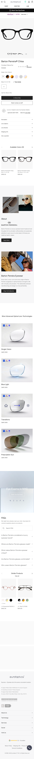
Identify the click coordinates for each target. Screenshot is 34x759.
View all (17, 576)
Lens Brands (4, 127)
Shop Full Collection (8, 291)
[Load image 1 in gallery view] (17, 34)
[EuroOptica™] (16, 2)
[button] (25, 2)
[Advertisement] (17, 633)
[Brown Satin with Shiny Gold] (6, 600)
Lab (27, 6)
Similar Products (17, 573)
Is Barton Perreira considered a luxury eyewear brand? (14, 536)
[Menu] (2, 2)
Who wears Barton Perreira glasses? (14, 565)
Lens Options (4, 123)
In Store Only (17, 98)
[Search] (5, 2)
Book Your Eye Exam (17, 494)
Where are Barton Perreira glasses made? (15, 544)
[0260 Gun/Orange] (23, 600)
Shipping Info (4, 131)
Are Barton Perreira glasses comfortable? (15, 559)
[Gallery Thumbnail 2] (15, 54)
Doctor (17, 6)
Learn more (4, 352)
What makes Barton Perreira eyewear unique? (14, 551)
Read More (6, 240)
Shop (6, 6)
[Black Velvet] (10, 600)
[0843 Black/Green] (27, 600)
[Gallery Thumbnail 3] (20, 54)
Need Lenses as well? (17, 103)
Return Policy (8, 745)
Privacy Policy (25, 745)
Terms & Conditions (17, 748)
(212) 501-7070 (14, 112)
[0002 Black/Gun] (19, 600)
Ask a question (5, 136)
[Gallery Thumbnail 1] (9, 54)
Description (4, 119)
